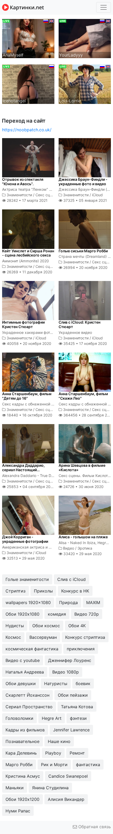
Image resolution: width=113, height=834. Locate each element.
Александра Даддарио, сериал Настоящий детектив (23, 469)
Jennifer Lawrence (71, 729)
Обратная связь (94, 826)
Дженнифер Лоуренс (69, 660)
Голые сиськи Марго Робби (83, 251)
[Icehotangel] (28, 83)
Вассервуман (43, 637)
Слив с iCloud (71, 579)
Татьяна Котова (77, 706)
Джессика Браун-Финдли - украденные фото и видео (83, 181)
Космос (13, 637)
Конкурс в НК (75, 591)
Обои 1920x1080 (22, 614)
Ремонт (77, 753)
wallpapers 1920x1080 (28, 602)
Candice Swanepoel (68, 776)
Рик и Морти (54, 764)
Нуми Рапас (18, 810)
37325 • (84, 200)
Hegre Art (51, 718)
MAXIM (93, 602)
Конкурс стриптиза (85, 637)
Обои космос (46, 625)
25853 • (30, 486)
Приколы (43, 591)
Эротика (85, 548)
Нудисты (15, 625)
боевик (83, 683)
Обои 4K (77, 625)
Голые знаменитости (27, 579)
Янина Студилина (50, 787)
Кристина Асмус (23, 776)
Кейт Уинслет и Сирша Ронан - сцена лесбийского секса (28, 253)
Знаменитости (19, 195)
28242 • (27, 200)
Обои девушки (21, 683)
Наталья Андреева (25, 672)
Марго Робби (19, 764)
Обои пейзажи (73, 695)
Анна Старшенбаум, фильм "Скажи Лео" (83, 395)
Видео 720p (86, 614)
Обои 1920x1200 (22, 799)
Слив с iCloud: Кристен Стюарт (79, 324)
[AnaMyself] (28, 38)
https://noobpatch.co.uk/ (27, 129)
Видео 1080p (65, 672)
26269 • (29, 272)
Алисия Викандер (66, 799)
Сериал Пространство (29, 706)
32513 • (25, 558)
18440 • (29, 415)
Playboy (53, 753)
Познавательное (22, 741)
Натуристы (55, 683)
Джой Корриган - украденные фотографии (25, 539)
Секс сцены (46, 195)
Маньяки (15, 787)
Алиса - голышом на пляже (83, 537)
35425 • (84, 343)
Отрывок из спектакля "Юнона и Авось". (22, 181)
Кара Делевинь (21, 753)
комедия (57, 614)
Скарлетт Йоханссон (27, 695)
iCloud (97, 195)
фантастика (88, 764)
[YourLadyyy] (85, 38)
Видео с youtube (23, 660)
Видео (68, 548)
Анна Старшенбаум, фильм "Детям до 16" (27, 395)
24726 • (83, 486)
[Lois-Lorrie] (85, 83)
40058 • (28, 343)
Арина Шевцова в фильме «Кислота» (82, 467)
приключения (81, 648)
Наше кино (59, 741)
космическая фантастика (32, 648)
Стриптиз (15, 591)
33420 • (82, 553)
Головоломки (19, 718)
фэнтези (78, 718)
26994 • (84, 267)
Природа (68, 602)
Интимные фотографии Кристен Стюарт (23, 324)
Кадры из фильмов (25, 729)
